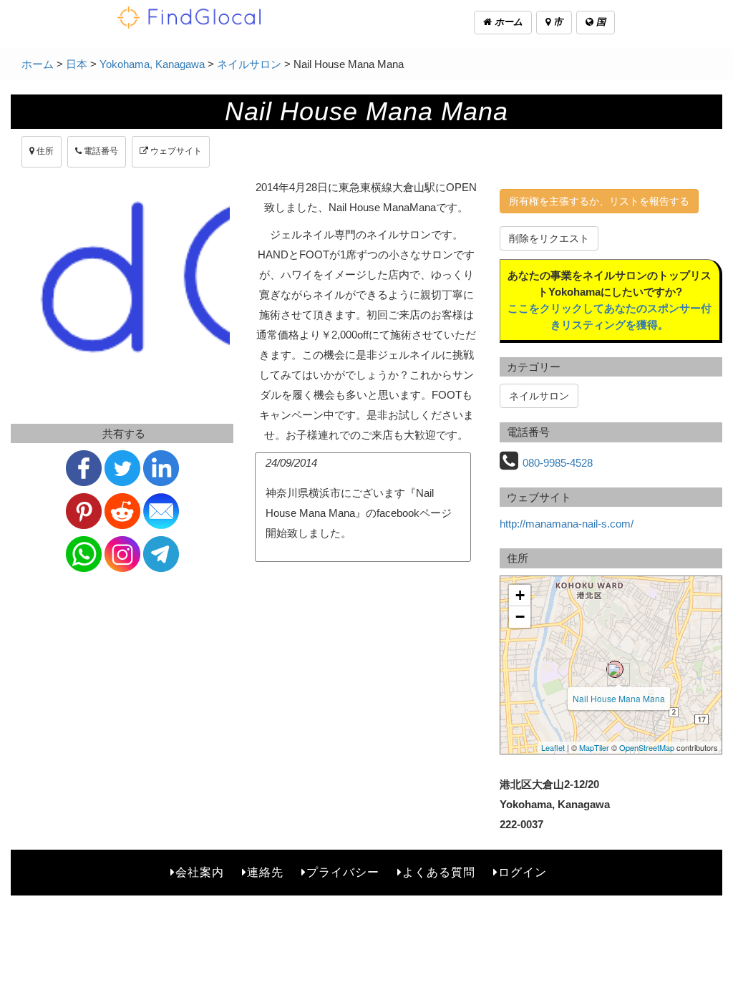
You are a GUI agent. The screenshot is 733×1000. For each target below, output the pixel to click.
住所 (44, 151)
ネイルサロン (249, 64)
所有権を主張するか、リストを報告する (599, 201)
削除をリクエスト (549, 238)
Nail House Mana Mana (619, 698)
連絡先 (265, 872)
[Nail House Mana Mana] (614, 669)
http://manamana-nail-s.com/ (567, 524)
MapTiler (594, 747)
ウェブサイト (175, 151)
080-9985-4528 (558, 463)
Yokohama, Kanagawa (152, 64)
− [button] (520, 617)
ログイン (522, 872)
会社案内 (199, 872)
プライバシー (342, 872)
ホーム (507, 21)
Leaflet (553, 747)
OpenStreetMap (646, 747)
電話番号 (100, 151)
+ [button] (520, 595)
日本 (76, 64)
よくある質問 (438, 872)
